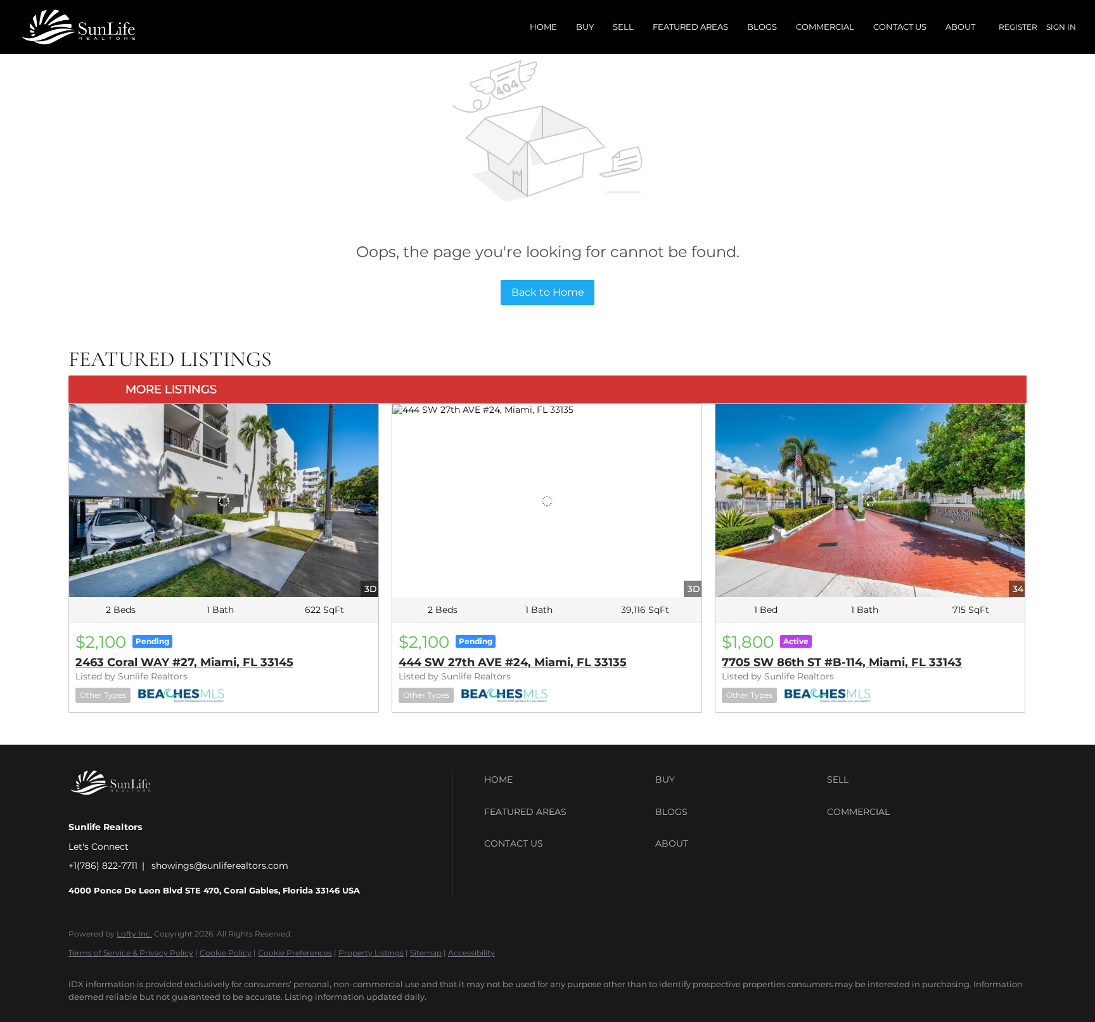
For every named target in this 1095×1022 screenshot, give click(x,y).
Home (543, 27)
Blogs (762, 27)
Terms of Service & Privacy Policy (130, 952)
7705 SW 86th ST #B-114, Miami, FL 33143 (842, 662)
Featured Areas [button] (690, 27)
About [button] (960, 27)
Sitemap (426, 952)
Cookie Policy (226, 952)
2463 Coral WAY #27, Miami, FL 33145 (184, 662)
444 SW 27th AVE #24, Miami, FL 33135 (513, 662)
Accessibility (471, 952)
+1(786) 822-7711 (103, 865)
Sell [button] (623, 27)
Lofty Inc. (134, 933)
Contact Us (899, 27)
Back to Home (547, 292)
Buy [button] (585, 27)
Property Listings (371, 952)
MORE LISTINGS (171, 389)
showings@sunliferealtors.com (219, 865)
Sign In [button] (1061, 27)
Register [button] (1018, 27)
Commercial (825, 27)
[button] (566, 779)
